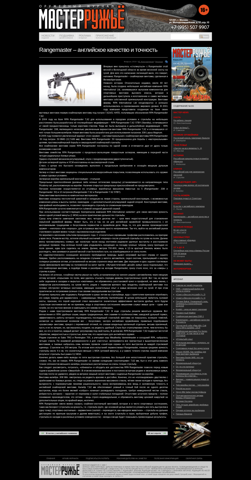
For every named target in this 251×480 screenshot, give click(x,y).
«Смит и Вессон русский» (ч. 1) (190, 298)
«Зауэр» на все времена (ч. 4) (187, 148)
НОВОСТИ (48, 36)
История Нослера (184, 401)
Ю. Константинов (146, 62)
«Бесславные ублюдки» (184, 240)
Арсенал (159, 62)
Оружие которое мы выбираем (190, 410)
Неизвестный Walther (186, 313)
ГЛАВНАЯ (50, 458)
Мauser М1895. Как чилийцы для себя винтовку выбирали (191, 353)
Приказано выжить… (183, 264)
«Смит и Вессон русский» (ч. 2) (190, 294)
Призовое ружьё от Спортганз (187, 198)
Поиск (205, 36)
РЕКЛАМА (85, 36)
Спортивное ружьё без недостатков (192, 348)
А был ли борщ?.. (181, 128)
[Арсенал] (166, 63)
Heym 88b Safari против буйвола (191, 392)
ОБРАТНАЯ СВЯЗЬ (194, 458)
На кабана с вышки (182, 120)
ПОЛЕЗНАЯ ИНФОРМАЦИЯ (166, 458)
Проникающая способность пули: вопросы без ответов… (191, 375)
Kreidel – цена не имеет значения (191, 309)
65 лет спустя (155, 433)
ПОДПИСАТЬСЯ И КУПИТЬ (97, 458)
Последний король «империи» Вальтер (191, 138)
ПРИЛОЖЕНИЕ (106, 36)
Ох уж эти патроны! (185, 367)
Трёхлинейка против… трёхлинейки (192, 385)
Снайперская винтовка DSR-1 (190, 316)
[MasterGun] (125, 31)
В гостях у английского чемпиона (60, 433)
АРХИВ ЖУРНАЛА (70, 458)
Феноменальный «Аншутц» (188, 363)
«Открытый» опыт (184, 339)
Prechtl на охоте (183, 388)
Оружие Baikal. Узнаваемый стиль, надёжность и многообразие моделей (192, 303)
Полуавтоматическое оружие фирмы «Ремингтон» (189, 396)
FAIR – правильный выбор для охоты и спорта (190, 290)
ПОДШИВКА (66, 36)
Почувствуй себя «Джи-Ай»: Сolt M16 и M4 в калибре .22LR (191, 326)
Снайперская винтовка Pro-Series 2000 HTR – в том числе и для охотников (191, 333)
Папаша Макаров (184, 414)
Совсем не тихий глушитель (189, 285)
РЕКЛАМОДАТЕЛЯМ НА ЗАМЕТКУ (132, 458)
